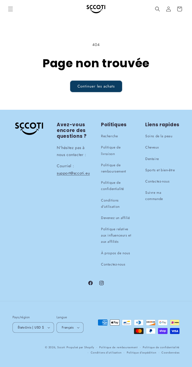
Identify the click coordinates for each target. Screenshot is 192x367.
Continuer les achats (96, 86)
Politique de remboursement (113, 168)
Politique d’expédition (141, 352)
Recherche (109, 136)
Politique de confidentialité (112, 185)
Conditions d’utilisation (106, 352)
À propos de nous (115, 252)
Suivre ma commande (154, 195)
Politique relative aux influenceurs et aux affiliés (116, 235)
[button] (10, 9)
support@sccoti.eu (73, 173)
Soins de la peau (158, 136)
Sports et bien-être (160, 170)
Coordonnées (171, 352)
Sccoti (61, 347)
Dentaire (152, 158)
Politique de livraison (110, 150)
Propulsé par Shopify (80, 347)
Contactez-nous (113, 264)
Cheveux (152, 147)
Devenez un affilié (115, 217)
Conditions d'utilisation (110, 203)
